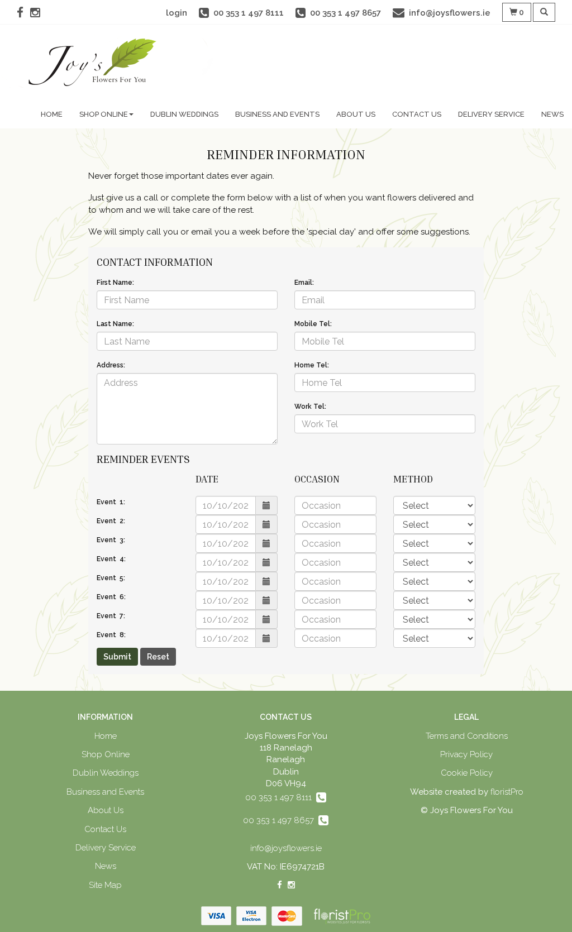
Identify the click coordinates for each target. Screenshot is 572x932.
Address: (111, 365)
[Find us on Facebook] (23, 13)
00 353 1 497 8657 (280, 820)
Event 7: (111, 616)
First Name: (115, 282)
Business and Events (277, 114)
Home (52, 114)
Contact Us (416, 114)
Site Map (105, 885)
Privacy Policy (466, 754)
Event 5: (111, 578)
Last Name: (115, 324)
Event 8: (111, 635)
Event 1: (111, 502)
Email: (304, 282)
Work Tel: (310, 406)
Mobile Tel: (313, 324)
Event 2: (111, 521)
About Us (355, 114)
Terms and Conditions (467, 736)
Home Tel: (311, 365)
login (176, 13)
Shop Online (103, 114)
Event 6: (111, 597)
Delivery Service (491, 114)
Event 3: (111, 540)
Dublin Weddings (184, 114)
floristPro (506, 792)
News (552, 114)
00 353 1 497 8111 (280, 797)
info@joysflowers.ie (286, 848)
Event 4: (111, 559)
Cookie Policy (467, 773)
